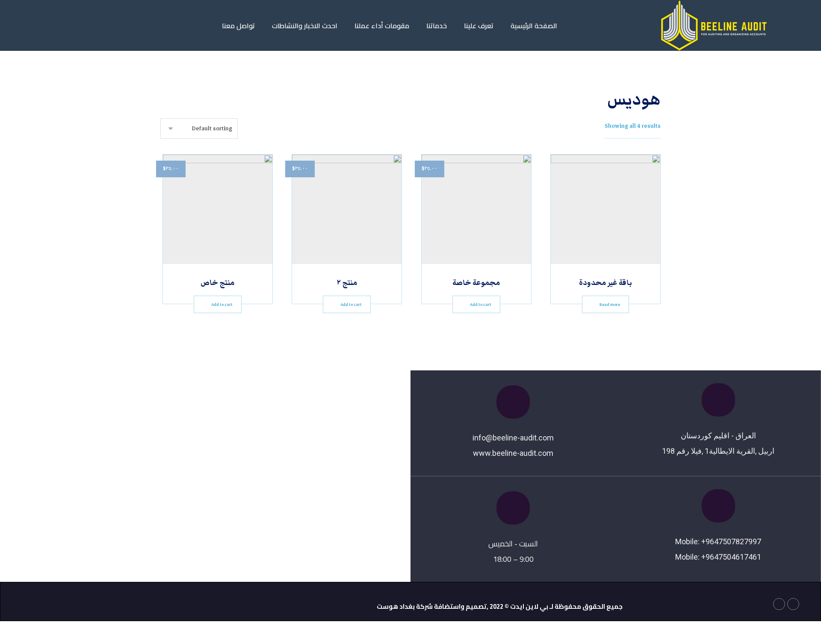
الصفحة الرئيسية (534, 25)
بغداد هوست (396, 606)
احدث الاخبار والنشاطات (304, 25)
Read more (610, 304)
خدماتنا (436, 25)
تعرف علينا (478, 25)
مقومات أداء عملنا (381, 25)
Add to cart (480, 304)
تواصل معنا (238, 25)
